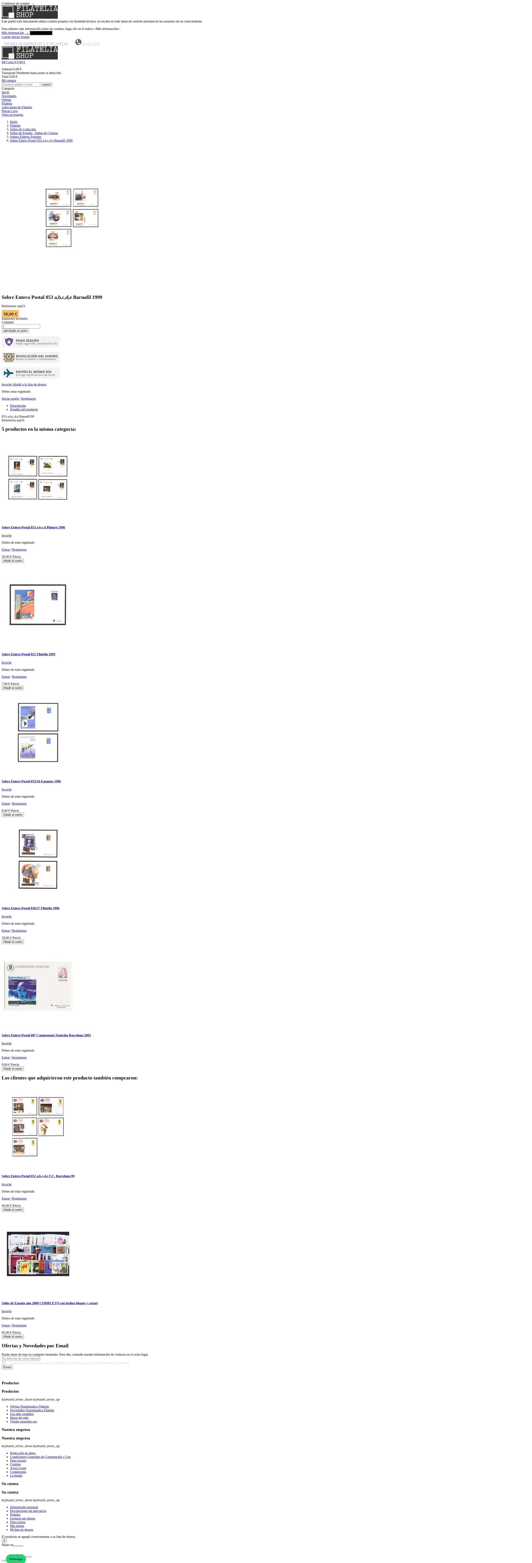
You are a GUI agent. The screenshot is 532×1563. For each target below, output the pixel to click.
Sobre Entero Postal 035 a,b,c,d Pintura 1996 (33, 527)
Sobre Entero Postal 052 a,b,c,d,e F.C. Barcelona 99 (38, 1176)
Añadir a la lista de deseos (24, 384)
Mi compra (9, 80)
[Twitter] (18, 1546)
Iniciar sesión (10, 398)
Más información (15, 33)
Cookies (15, 1464)
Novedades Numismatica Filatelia (32, 1410)
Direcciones (18, 1522)
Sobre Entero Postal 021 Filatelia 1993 (28, 654)
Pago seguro (18, 1460)
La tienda (16, 1475)
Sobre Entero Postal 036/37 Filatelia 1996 (30, 908)
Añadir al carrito (15, 330)
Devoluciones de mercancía (28, 1511)
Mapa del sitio (19, 1417)
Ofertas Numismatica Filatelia (29, 1406)
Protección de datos (23, 1453)
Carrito (6, 37)
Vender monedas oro (23, 1421)
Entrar (6, 549)
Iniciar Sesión (21, 37)
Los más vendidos (22, 1414)
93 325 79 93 (91, 44)
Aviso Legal (18, 1468)
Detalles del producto (24, 409)
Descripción (18, 405)
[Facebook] (15, 1546)
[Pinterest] (21, 1546)
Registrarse (28, 398)
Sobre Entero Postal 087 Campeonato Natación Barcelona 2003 (46, 1035)
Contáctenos (18, 1472)
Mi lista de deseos (21, 1529)
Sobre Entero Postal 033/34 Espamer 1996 (31, 781)
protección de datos (287, 1375)
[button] (266, 62)
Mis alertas (17, 1526)
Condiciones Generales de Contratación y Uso (40, 1457)
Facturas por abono (22, 1518)
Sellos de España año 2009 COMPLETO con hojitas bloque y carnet (50, 1303)
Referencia (9, 420)
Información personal (24, 1507)
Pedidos (15, 1514)
